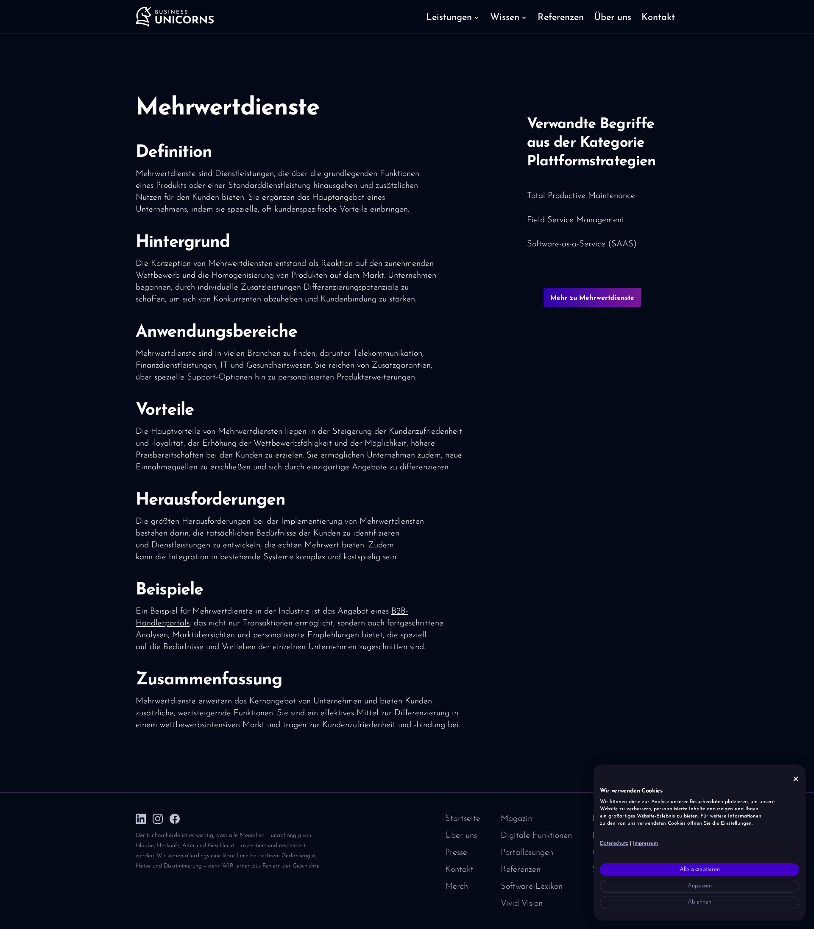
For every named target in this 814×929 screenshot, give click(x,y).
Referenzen (521, 869)
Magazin (516, 819)
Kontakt (459, 869)
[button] (453, 17)
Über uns (461, 835)
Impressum (645, 843)
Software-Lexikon (532, 886)
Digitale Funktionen (536, 835)
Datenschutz (614, 843)
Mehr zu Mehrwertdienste (592, 298)
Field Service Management (575, 220)
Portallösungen (527, 852)
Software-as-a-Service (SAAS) (582, 244)
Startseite (462, 819)
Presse (456, 852)
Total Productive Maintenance (581, 196)
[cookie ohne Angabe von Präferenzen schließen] (795, 779)
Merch (456, 886)
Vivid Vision (522, 903)
